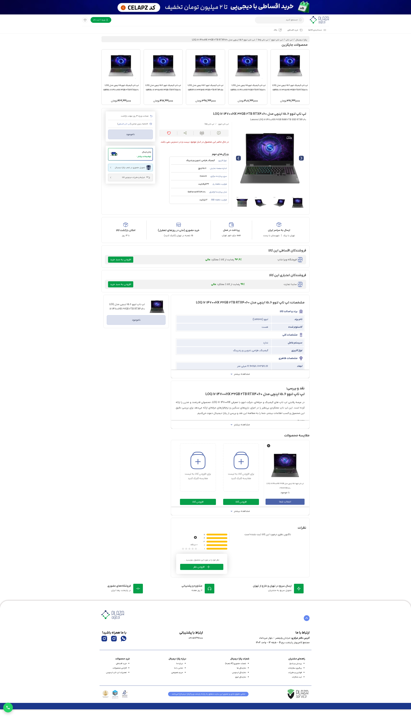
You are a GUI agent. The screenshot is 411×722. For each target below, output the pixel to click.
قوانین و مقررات (295, 672)
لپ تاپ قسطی (124, 124)
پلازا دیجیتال (301, 39)
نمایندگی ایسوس (239, 672)
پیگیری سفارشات (295, 668)
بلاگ (275, 30)
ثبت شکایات (297, 677)
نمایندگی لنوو (240, 677)
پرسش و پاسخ (295, 663)
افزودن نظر (199, 567)
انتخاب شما (285, 501)
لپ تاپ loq (263, 39)
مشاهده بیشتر (242, 374)
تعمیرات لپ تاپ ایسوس (116, 672)
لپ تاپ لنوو (277, 39)
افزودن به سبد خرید (120, 259)
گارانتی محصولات (120, 668)
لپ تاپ (289, 39)
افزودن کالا (241, 501)
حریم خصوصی (177, 672)
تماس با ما (178, 668)
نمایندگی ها (241, 668)
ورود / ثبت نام (99, 20)
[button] (130, 154)
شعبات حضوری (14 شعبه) (235, 663)
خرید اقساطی (292, 30)
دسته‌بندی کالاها (315, 30)
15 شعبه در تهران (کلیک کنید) (178, 235)
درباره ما (179, 663)
